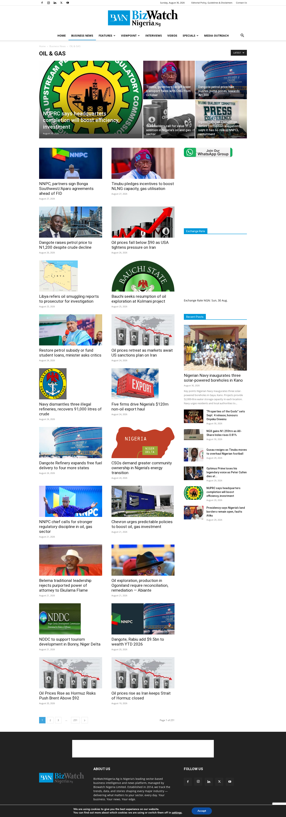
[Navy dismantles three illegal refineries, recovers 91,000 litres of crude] (70, 383)
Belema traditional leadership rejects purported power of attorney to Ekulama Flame (65, 585)
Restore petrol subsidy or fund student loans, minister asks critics (70, 353)
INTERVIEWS (153, 35)
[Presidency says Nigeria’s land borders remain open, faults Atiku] (193, 512)
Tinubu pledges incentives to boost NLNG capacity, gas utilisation (142, 186)
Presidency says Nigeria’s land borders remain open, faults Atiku (225, 511)
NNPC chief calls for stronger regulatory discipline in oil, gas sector (65, 526)
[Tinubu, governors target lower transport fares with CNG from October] (169, 80)
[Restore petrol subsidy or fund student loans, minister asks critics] (70, 329)
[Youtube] (68, 2)
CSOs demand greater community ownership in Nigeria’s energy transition (141, 468)
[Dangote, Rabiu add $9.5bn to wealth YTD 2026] (143, 618)
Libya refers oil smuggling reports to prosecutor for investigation (69, 299)
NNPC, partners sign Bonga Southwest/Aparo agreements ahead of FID (66, 188)
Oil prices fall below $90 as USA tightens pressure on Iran (140, 245)
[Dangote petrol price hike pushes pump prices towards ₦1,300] (221, 80)
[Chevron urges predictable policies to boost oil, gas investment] (143, 501)
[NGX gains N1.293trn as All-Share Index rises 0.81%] (193, 434)
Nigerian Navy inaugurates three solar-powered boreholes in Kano (213, 378)
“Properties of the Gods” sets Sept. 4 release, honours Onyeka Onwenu (225, 415)
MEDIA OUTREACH (216, 35)
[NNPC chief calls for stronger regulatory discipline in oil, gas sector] (70, 501)
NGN (207, 300)
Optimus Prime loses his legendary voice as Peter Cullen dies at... (226, 472)
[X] (61, 2)
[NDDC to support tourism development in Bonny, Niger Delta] (70, 618)
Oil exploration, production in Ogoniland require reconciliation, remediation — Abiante (139, 585)
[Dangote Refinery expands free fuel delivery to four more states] (70, 442)
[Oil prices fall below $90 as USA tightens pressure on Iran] (143, 222)
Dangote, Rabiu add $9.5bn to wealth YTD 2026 (137, 642)
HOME (61, 35)
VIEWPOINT (129, 35)
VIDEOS (172, 35)
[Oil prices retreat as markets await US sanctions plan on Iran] (143, 329)
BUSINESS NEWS (82, 35)
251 (75, 720)
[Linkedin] (55, 2)
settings (177, 812)
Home (42, 46)
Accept (201, 811)
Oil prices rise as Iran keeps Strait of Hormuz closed (141, 695)
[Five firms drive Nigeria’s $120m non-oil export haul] (143, 383)
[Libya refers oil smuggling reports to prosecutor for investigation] (70, 276)
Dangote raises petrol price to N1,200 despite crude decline (65, 245)
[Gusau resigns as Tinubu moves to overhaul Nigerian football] (193, 454)
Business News (57, 46)
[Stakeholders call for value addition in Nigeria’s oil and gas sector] (169, 119)
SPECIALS (189, 35)
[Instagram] (48, 2)
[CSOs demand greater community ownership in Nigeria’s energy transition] (143, 442)
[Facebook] (42, 2)
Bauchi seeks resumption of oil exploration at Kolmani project (138, 299)
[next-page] (84, 720)
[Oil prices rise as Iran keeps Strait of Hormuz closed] (143, 672)
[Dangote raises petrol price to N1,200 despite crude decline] (70, 222)
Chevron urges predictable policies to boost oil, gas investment (142, 524)
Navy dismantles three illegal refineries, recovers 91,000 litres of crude (70, 409)
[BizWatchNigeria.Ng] (143, 18)
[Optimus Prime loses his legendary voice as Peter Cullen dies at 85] (193, 473)
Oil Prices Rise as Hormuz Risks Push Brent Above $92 (67, 695)
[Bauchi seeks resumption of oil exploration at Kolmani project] (143, 276)
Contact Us (241, 2)
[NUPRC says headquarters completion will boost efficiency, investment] (91, 97)
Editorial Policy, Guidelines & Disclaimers (211, 2)
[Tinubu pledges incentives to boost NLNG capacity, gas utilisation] (143, 163)
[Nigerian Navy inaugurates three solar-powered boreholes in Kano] (215, 348)
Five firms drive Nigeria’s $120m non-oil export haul (139, 406)
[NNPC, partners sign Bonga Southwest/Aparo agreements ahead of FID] (70, 163)
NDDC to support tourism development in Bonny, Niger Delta (69, 642)
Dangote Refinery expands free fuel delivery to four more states (70, 465)
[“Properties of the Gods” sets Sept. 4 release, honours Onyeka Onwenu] (193, 416)
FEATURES (105, 35)
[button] (242, 36)
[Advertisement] (216, 192)
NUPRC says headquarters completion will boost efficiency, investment (223, 492)
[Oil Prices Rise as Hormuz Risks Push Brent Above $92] (70, 672)
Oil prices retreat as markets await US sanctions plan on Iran (142, 353)
